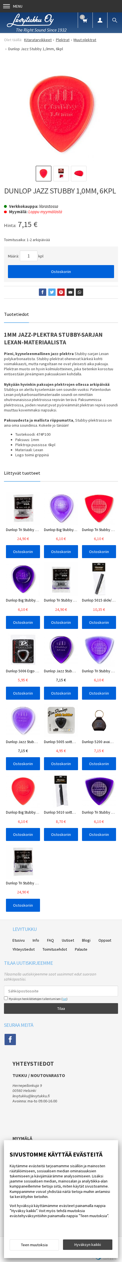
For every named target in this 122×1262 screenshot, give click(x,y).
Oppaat (104, 940)
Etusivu (18, 940)
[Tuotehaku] (114, 20)
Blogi (86, 940)
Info (36, 940)
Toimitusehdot (55, 949)
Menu (17, 6)
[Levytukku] (30, 19)
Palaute (81, 949)
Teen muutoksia (34, 1244)
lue (64, 999)
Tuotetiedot (16, 314)
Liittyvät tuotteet (22, 473)
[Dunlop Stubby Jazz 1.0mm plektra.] (61, 114)
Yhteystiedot (23, 949)
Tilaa (61, 1008)
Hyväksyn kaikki (87, 1244)
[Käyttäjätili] (99, 20)
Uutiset (68, 940)
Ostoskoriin (61, 271)
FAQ (50, 940)
